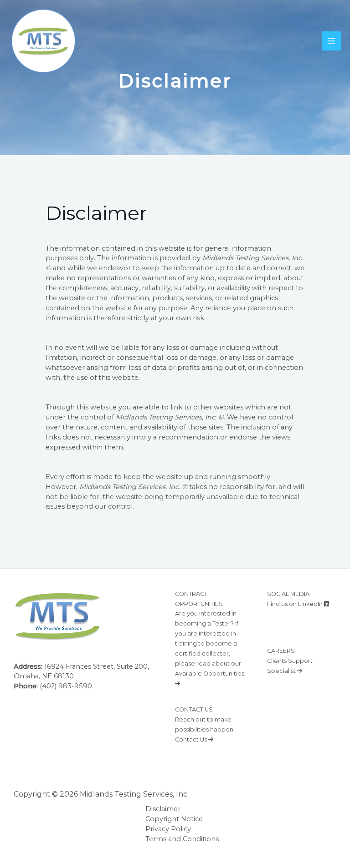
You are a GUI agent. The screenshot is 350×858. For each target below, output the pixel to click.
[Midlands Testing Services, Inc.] (43, 41)
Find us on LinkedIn (295, 604)
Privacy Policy (168, 829)
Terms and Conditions (182, 839)
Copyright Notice (174, 819)
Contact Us (191, 739)
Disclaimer (162, 809)
